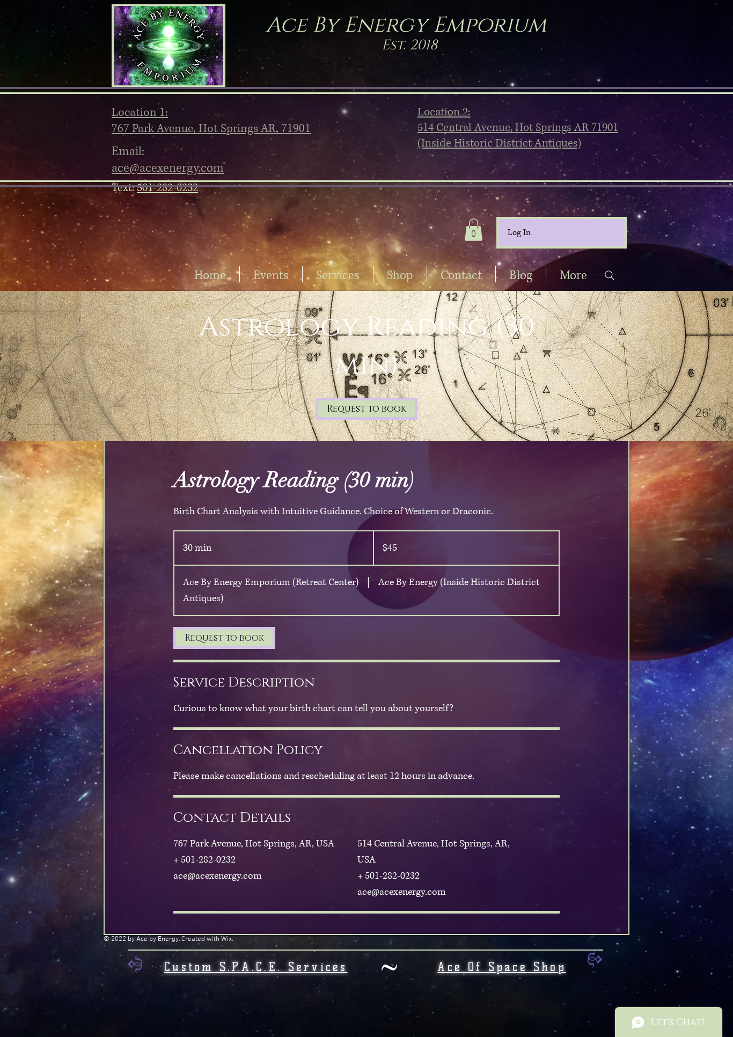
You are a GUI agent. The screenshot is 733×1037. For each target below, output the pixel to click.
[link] (366, 409)
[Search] (609, 275)
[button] (473, 229)
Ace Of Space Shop (501, 967)
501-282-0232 (167, 187)
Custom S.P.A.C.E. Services (255, 967)
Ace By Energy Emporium (406, 25)
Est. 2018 (409, 45)
